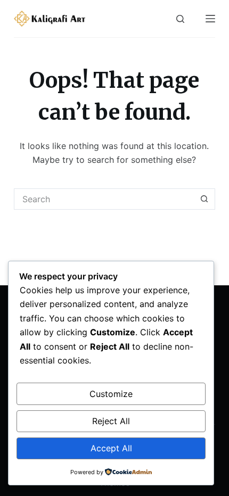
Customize (111, 393)
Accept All (111, 448)
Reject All (111, 421)
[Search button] (204, 199)
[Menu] (210, 18)
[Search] (180, 19)
